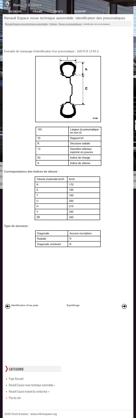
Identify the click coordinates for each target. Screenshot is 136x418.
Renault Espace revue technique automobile (26, 24)
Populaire (37, 11)
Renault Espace (27, 5)
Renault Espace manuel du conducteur (29, 391)
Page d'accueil (15, 11)
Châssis (53, 24)
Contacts (58, 11)
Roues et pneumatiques (70, 24)
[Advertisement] (68, 37)
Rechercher (80, 11)
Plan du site (15, 398)
